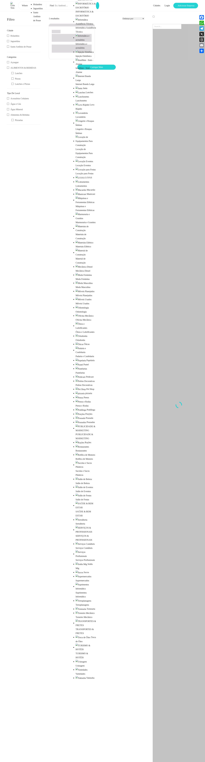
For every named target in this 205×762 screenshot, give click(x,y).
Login (167, 5)
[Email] (201, 45)
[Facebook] (201, 17)
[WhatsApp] (201, 23)
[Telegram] (201, 28)
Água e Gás (15, 104)
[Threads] (201, 39)
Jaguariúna (38, 8)
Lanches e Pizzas (22, 84)
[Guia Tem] (12, 5)
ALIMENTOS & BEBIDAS (23, 68)
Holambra (37, 4)
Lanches (18, 73)
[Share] (201, 51)
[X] (201, 34)
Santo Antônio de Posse (37, 16)
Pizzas (17, 78)
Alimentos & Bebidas (19, 115)
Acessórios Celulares (19, 98)
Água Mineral (16, 109)
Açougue (14, 62)
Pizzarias (19, 120)
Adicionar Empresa (186, 5)
